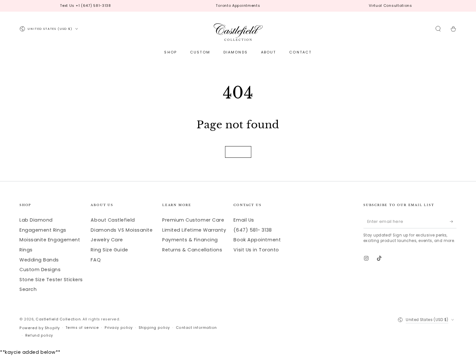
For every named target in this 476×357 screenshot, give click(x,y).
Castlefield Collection (58, 319)
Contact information (196, 327)
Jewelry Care (107, 239)
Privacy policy (119, 327)
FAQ (96, 260)
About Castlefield (113, 220)
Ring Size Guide (109, 250)
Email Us (243, 220)
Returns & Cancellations (192, 250)
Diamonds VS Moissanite (122, 230)
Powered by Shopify (39, 328)
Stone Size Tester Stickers (51, 279)
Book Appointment (257, 239)
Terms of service (82, 327)
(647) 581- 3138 (252, 230)
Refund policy (39, 335)
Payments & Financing (190, 239)
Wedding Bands (39, 260)
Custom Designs (40, 269)
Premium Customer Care (193, 220)
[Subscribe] (453, 221)
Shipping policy (154, 327)
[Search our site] (438, 28)
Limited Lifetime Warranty (194, 230)
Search (28, 289)
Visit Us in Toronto (256, 250)
